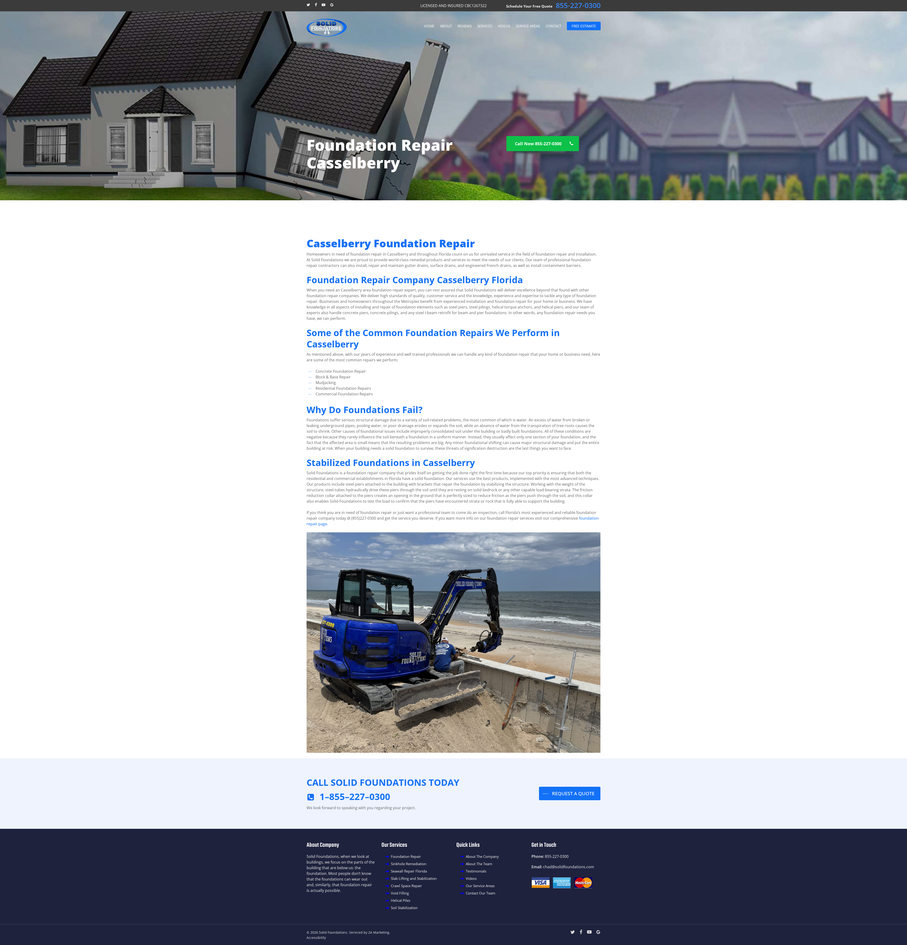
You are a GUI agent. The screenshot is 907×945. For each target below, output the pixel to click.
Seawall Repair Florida (409, 871)
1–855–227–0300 (355, 796)
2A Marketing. (379, 932)
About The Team (479, 863)
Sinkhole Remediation (408, 863)
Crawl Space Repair (406, 885)
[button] (542, 143)
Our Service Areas (480, 885)
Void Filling (400, 893)
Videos (471, 878)
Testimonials (476, 871)
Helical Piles (400, 900)
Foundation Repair (406, 856)
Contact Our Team (480, 893)
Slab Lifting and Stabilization (414, 878)
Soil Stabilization (404, 907)
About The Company (482, 856)
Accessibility (316, 937)
